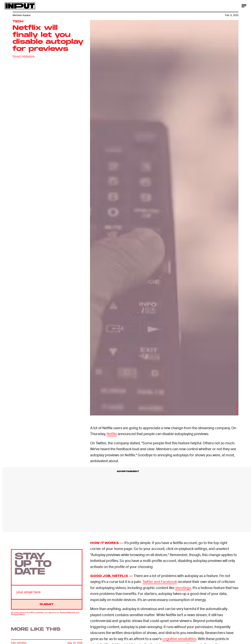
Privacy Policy (18, 614)
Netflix (112, 433)
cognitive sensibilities (179, 638)
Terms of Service (67, 612)
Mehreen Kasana (21, 15)
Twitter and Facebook (159, 581)
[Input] (20, 6)
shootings (183, 587)
